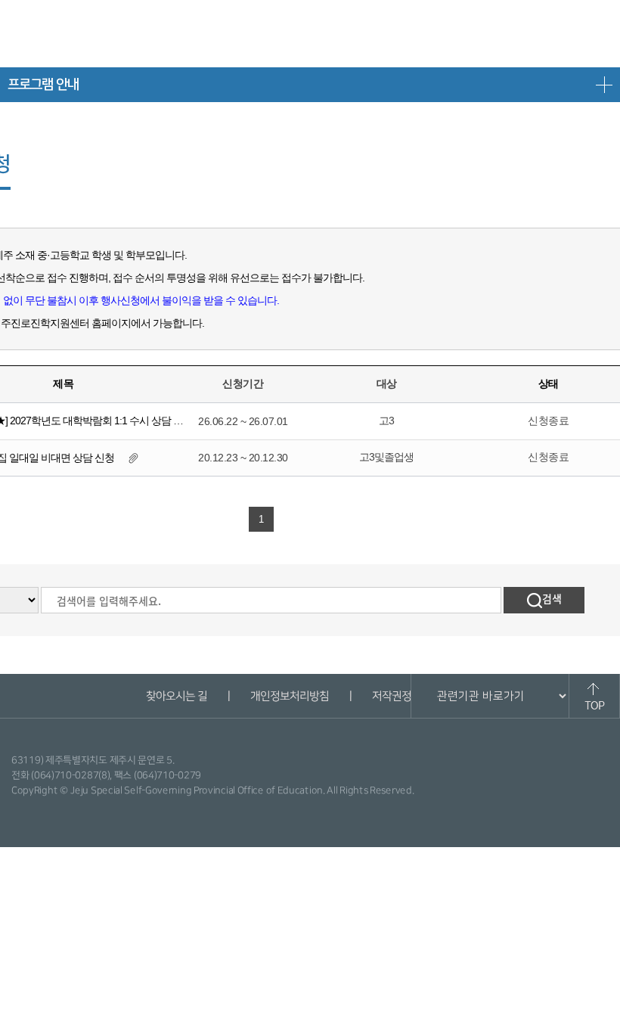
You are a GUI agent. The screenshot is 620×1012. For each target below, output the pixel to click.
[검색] (544, 600)
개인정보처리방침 (289, 696)
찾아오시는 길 (175, 696)
